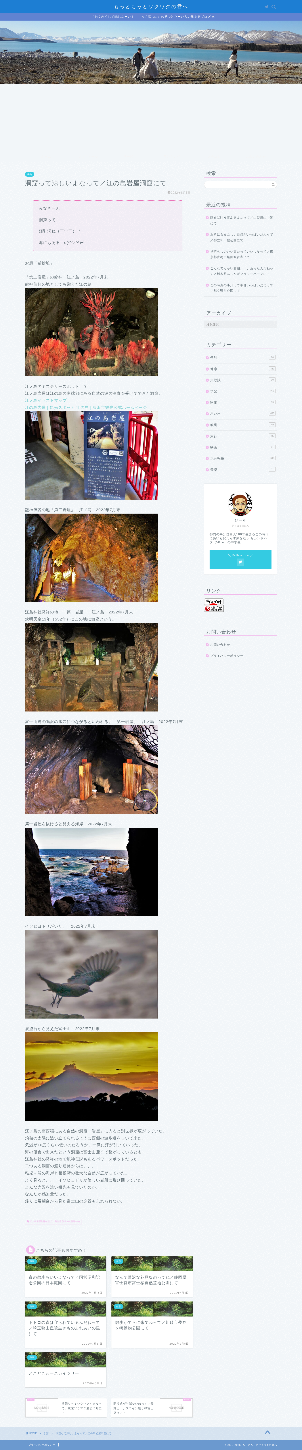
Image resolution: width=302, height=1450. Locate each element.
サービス (130, 157)
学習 (29, 174)
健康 (242, 369)
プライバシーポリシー (226, 655)
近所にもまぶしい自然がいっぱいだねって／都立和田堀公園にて (241, 237)
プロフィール (88, 157)
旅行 (242, 436)
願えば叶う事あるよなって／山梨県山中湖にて (241, 220)
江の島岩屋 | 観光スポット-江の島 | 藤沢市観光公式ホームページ (86, 407)
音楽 (242, 470)
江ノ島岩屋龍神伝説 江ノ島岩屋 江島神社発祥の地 (54, 1221)
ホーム (46, 157)
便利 (242, 358)
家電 (242, 402)
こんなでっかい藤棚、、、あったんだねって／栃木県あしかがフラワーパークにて (241, 271)
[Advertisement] (151, 118)
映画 (242, 447)
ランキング (172, 157)
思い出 (242, 414)
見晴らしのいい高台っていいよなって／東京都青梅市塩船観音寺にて (241, 254)
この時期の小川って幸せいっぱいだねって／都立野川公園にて (241, 288)
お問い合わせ (256, 157)
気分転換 (242, 458)
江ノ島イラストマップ (46, 400)
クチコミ (214, 157)
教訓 (242, 425)
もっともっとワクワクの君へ (151, 6)
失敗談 (242, 380)
